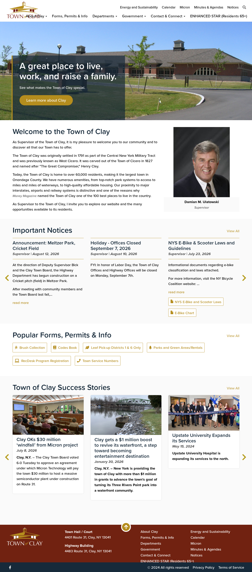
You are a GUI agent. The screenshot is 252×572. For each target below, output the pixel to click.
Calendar (169, 7)
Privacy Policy (203, 567)
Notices (233, 7)
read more (21, 302)
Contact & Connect (167, 16)
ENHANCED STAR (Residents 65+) (218, 16)
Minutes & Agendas (208, 7)
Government (133, 16)
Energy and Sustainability (139, 7)
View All (233, 230)
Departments (104, 16)
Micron (185, 7)
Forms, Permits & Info (70, 16)
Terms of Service (231, 567)
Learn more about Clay (46, 100)
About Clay (35, 16)
